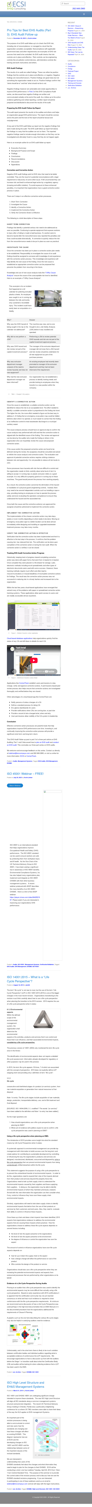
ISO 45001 (21, 964)
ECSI (22, 756)
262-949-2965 (78, 8)
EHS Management (52, 761)
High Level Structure (38, 1489)
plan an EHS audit (42, 742)
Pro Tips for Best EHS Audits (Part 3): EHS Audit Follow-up (29, 32)
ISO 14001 (35, 1372)
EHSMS (9, 763)
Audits (15, 761)
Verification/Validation (47, 964)
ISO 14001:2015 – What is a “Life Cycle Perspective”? (28, 979)
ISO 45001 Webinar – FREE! (25, 773)
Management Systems (25, 761)
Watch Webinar (15, 785)
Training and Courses (74, 83)
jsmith (28, 985)
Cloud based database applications (19, 638)
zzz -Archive (17, 1372)
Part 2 (31, 91)
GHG (69, 73)
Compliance (71, 66)
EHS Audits (41, 761)
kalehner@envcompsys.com (19, 753)
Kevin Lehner (32, 38)
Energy (70, 69)
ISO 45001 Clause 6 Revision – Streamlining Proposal (75, 28)
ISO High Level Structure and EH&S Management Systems (25, 1384)
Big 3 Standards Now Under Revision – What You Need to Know (75, 35)
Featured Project (73, 71)
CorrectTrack (24, 683)
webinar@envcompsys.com (17, 1483)
